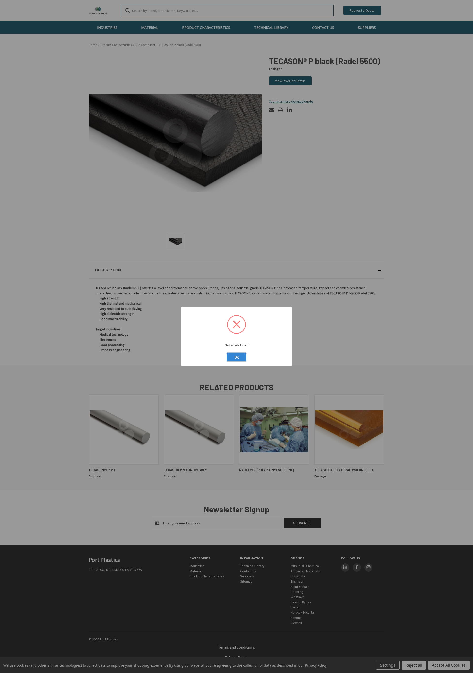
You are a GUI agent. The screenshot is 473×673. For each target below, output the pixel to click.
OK (236, 357)
